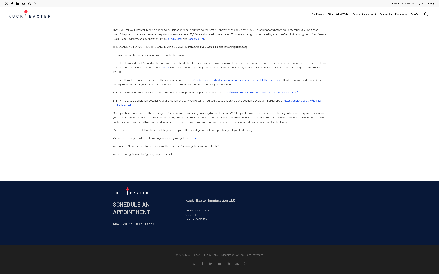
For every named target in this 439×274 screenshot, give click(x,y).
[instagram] (29, 3)
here (166, 67)
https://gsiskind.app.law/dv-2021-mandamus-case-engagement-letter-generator (233, 80)
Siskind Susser (173, 38)
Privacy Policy (210, 255)
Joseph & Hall (196, 38)
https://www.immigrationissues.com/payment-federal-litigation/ (259, 92)
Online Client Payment (249, 255)
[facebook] (12, 3)
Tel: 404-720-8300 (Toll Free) (413, 3)
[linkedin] (17, 3)
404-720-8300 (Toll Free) (133, 224)
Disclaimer (227, 255)
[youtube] (23, 3)
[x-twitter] (6, 3)
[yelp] (35, 3)
